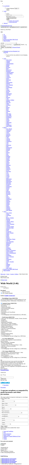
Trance (7, 121)
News (7, 246)
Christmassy (9, 141)
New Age (8, 102)
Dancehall (8, 80)
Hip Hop (8, 91)
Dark (7, 146)
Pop (7, 106)
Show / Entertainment (11, 253)
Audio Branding (9, 63)
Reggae (8, 107)
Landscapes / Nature (10, 239)
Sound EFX (9, 116)
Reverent (8, 192)
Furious (8, 162)
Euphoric (8, 156)
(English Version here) (9, 295)
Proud (7, 189)
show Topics (9, 212)
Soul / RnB (8, 115)
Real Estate (8, 249)
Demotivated (9, 147)
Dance (7, 78)
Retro (7, 108)
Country (8, 76)
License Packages (7, 433)
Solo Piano (8, 113)
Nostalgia (8, 248)
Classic (7, 75)
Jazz (7, 96)
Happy (7, 164)
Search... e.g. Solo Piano (6, 47)
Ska (7, 112)
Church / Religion (10, 224)
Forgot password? (13, 22)
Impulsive (8, 169)
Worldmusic (9, 125)
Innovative (8, 171)
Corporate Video (10, 227)
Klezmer (8, 97)
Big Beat (8, 67)
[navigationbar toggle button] (5, 27)
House (7, 92)
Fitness (7, 234)
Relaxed (8, 191)
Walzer (7, 123)
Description (6, 385)
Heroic (7, 166)
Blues (7, 68)
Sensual (8, 197)
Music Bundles (6, 40)
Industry (8, 237)
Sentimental (8, 199)
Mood (3, 408)
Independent (9, 93)
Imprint (5, 437)
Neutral (8, 185)
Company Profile (10, 226)
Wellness (8, 264)
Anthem (8, 62)
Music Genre (5, 405)
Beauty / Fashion (10, 217)
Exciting (8, 157)
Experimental (9, 87)
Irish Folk (8, 95)
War (7, 263)
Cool (7, 143)
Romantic (8, 194)
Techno (8, 120)
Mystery (8, 245)
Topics (4, 38)
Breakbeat (8, 71)
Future (7, 235)
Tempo (3, 424)
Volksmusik (8, 122)
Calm (7, 137)
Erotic (7, 155)
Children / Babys (10, 221)
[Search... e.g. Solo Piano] (17, 44)
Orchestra (8, 105)
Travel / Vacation (10, 261)
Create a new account (14, 20)
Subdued (8, 207)
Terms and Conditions (8, 431)
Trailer (7, 260)
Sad (7, 195)
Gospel (7, 90)
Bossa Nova (9, 69)
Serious (8, 200)
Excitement (8, 231)
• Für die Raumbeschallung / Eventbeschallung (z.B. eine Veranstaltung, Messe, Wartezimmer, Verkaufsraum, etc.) (13, 300)
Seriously (8, 201)
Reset (6, 426)
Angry (7, 132)
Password (8, 16)
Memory (8, 244)
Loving (7, 176)
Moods (4, 37)
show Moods (9, 128)
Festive (7, 159)
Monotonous (9, 181)
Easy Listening (9, 85)
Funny (7, 161)
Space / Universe (10, 256)
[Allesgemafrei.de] (6, 25)
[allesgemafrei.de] (1, 48)
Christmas (8, 222)
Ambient (8, 61)
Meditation (8, 243)
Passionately (9, 186)
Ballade (8, 64)
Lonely (7, 175)
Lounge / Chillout (10, 100)
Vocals (3, 420)
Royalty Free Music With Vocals (10, 39)
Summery (8, 209)
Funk (7, 88)
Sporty (7, 205)
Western (8, 265)
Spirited (8, 204)
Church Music (9, 73)
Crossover (8, 77)
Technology (8, 259)
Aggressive (8, 130)
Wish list (5, 23)
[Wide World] (4, 280)
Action (7, 214)
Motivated (8, 182)
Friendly (8, 160)
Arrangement (5, 416)
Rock (7, 110)
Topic (3, 401)
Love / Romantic (10, 241)
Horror (7, 236)
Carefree (8, 138)
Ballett (7, 66)
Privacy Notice (6, 435)
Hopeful (8, 167)
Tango (7, 118)
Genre (4, 35)
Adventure (8, 215)
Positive (8, 187)
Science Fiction (9, 251)
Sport (7, 258)
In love (7, 170)
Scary (7, 196)
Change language (10, 8)
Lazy (7, 172)
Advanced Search (16, 47)
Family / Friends (9, 232)
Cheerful (8, 140)
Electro (7, 86)
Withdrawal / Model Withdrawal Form (11, 436)
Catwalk (8, 220)
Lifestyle (8, 240)
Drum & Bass (9, 82)
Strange (8, 206)
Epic (7, 153)
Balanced (8, 135)
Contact (5, 438)
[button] (6, 5)
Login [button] (4, 11)
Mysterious (8, 184)
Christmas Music (10, 72)
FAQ (4, 432)
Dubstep (8, 83)
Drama (7, 229)
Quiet (7, 190)
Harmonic (8, 165)
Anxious (8, 133)
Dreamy (8, 150)
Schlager (8, 111)
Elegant (8, 152)
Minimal (8, 101)
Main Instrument (5, 412)
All (4, 34)
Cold (7, 142)
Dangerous (8, 145)
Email (7, 15)
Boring (7, 136)
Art (7, 216)
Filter (2, 426)
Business (8, 219)
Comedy (8, 225)
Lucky (7, 177)
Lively (7, 174)
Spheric (8, 202)
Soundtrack (8, 117)
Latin (7, 98)
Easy (7, 151)
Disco (7, 81)
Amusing (8, 131)
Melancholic (9, 179)
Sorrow (8, 254)
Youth (7, 266)
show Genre (9, 59)
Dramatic (8, 148)
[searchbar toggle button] (23, 27)
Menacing (8, 180)
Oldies (7, 103)
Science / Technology (11, 250)
